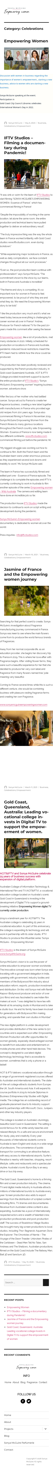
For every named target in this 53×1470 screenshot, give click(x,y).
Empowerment (24, 126)
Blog (22, 1382)
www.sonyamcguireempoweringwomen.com (23, 704)
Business (42, 123)
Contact (43, 1382)
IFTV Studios (43, 195)
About (16, 1382)
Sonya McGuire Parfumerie (19, 1442)
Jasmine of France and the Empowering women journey (26, 574)
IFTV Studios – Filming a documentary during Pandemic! (25, 145)
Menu (44, 11)
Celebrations (10, 126)
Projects (8, 1429)
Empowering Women (26, 41)
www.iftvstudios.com (36, 436)
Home (8, 1382)
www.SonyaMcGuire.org (12, 954)
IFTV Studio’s (32, 380)
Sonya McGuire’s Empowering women (20, 519)
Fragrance (32, 1382)
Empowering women (11, 337)
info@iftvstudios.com (27, 535)
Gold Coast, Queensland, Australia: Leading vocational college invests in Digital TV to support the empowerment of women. (26, 817)
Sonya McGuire (15, 123)
